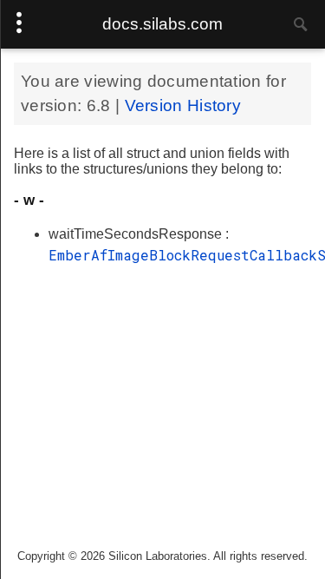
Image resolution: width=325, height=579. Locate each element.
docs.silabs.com (162, 24)
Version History (183, 105)
